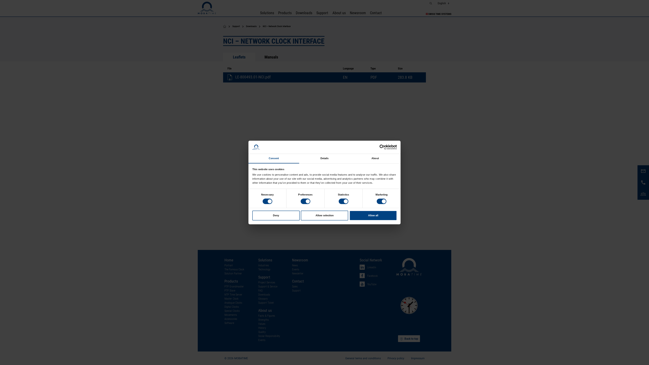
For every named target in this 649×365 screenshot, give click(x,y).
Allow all (373, 215)
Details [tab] (324, 158)
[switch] (305, 201)
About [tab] (375, 158)
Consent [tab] (274, 158)
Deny (276, 215)
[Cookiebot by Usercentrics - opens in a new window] (382, 147)
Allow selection (325, 215)
